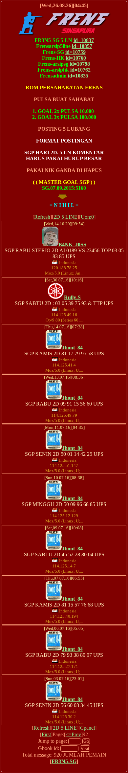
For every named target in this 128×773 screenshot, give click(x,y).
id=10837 (84, 40)
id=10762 (80, 70)
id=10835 (78, 75)
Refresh (42, 217)
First (46, 734)
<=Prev (73, 734)
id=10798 (80, 64)
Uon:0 (87, 217)
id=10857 (82, 46)
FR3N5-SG (64, 761)
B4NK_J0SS (72, 244)
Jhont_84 (72, 347)
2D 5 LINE (65, 217)
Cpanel (87, 728)
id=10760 (76, 58)
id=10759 (75, 52)
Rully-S (72, 297)
